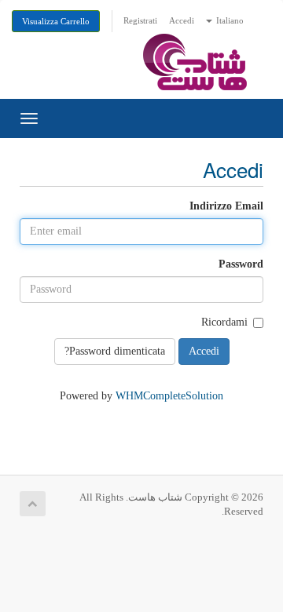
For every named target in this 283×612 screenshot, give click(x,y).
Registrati (140, 20)
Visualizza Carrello (56, 21)
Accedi (181, 20)
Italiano (229, 20)
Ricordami (224, 322)
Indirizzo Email (226, 206)
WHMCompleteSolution (169, 396)
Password (241, 264)
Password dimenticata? (114, 351)
